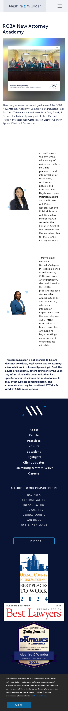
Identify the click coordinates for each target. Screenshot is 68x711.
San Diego (34, 519)
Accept (19, 704)
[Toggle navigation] (60, 6)
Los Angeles (34, 510)
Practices (34, 440)
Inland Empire (34, 504)
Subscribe (34, 541)
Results (34, 446)
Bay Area (34, 495)
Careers (34, 473)
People (34, 435)
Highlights (34, 457)
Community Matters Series (34, 468)
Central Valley (34, 500)
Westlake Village (34, 524)
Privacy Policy (40, 696)
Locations (34, 451)
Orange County (34, 514)
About (34, 429)
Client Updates (34, 462)
